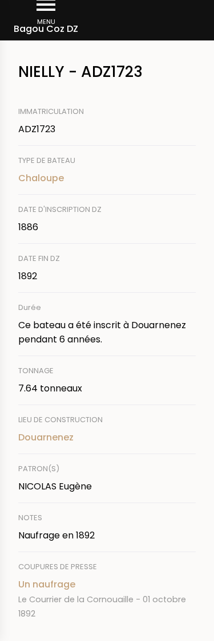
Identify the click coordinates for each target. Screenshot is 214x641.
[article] (107, 598)
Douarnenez (46, 437)
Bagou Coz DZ (46, 28)
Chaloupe (41, 178)
